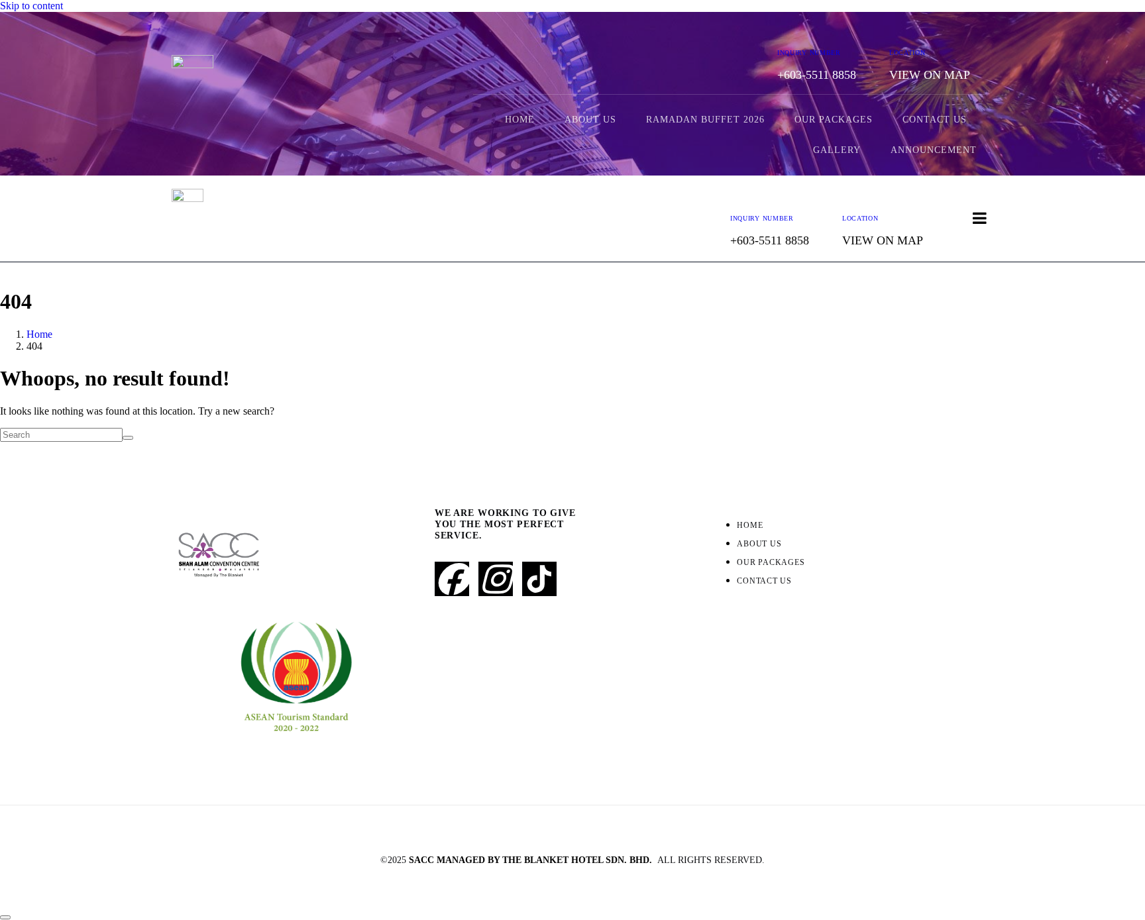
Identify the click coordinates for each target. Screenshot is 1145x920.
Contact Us (934, 120)
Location (907, 52)
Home (520, 120)
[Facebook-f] (452, 579)
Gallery (837, 150)
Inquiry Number (809, 52)
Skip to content (31, 5)
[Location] (899, 29)
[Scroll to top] (5, 917)
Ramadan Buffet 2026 (705, 120)
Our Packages (833, 120)
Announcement (934, 150)
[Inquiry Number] (787, 29)
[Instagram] (495, 579)
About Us (590, 120)
